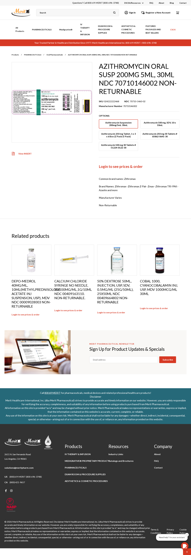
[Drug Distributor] (11, 505)
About (161, 3)
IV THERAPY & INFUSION (85, 29)
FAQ (151, 3)
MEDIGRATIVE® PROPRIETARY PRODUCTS (87, 461)
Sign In (132, 12)
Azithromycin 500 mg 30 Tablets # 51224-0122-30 (118, 146)
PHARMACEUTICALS (41, 29)
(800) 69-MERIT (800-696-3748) (26, 476)
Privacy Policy (170, 531)
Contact (183, 3)
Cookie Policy (183, 531)
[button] (177, 12)
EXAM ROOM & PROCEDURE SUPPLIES (105, 29)
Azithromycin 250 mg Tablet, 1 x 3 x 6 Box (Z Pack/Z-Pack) (118, 135)
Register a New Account (158, 12)
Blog (172, 3)
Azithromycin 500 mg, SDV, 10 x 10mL (160, 123)
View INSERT (25, 153)
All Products (20, 29)
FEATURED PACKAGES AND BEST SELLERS (153, 29)
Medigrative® (65, 29)
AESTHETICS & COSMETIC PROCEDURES (128, 29)
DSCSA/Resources (132, 3)
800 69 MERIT (52, 392)
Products (15, 55)
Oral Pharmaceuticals (54, 55)
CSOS (172, 29)
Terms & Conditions (156, 531)
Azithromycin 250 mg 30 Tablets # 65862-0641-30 (159, 135)
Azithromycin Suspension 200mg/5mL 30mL (118, 123)
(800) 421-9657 (17, 482)
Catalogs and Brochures (121, 461)
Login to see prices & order (121, 166)
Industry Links (116, 454)
